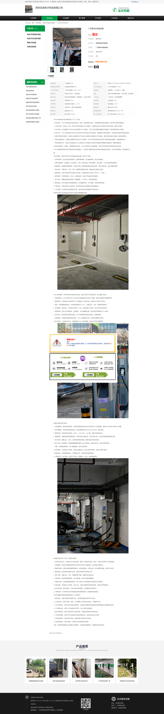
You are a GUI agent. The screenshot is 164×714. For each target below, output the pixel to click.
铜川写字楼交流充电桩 (32, 114)
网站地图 (60, 710)
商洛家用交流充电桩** (104, 681)
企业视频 (66, 18)
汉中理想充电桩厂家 (59, 681)
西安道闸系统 (30, 90)
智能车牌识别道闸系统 (32, 102)
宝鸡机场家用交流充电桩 (127, 681)
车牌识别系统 (31, 47)
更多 (42, 82)
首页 (33, 23)
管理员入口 (53, 710)
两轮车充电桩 (31, 42)
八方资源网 (41, 710)
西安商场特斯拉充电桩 (32, 110)
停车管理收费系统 (31, 86)
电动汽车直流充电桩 (49, 23)
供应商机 (50, 18)
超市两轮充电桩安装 (36, 681)
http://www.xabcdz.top (56, 633)
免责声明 (47, 710)
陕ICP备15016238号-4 (49, 700)
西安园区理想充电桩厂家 (33, 118)
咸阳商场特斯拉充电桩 (32, 122)
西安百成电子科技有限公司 (63, 700)
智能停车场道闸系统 (32, 98)
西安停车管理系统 (31, 94)
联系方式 (131, 18)
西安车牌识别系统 (31, 106)
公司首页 (33, 18)
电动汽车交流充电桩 (34, 38)
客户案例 (82, 18)
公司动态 (114, 18)
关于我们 (98, 18)
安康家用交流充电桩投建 (81, 681)
